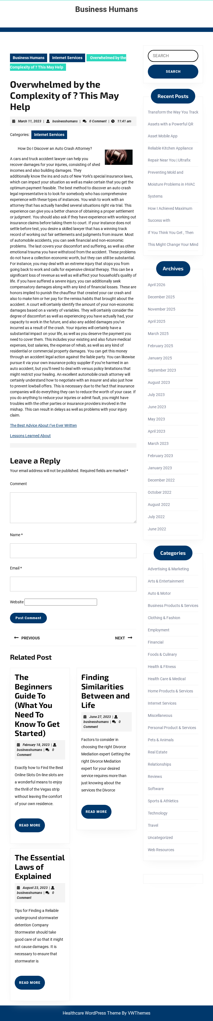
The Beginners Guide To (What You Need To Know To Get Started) (37, 705)
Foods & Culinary (162, 654)
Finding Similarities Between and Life (105, 691)
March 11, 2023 (29, 121)
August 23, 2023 (35, 888)
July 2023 (156, 394)
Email (16, 568)
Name (16, 535)
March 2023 (158, 443)
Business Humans (106, 9)
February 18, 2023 (36, 745)
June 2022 (157, 529)
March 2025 (158, 333)
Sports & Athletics (163, 801)
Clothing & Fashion (164, 618)
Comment (18, 483)
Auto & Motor (159, 593)
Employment (158, 630)
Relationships (159, 764)
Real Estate (157, 752)
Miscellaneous (160, 715)
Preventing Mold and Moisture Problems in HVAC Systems (171, 184)
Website (17, 602)
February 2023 (160, 455)
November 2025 (161, 309)
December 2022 (161, 480)
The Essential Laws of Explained (39, 867)
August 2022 (159, 504)
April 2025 (156, 321)
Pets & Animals (161, 740)
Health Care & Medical (167, 679)
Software (156, 788)
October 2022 (159, 492)
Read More (32, 827)
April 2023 (156, 431)
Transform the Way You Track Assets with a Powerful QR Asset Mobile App (173, 124)
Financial (155, 642)
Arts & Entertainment (166, 581)
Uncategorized (160, 837)
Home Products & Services (170, 691)
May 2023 (156, 419)
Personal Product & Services (172, 727)
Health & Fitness (162, 666)
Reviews (155, 776)
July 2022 (156, 517)
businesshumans (65, 121)
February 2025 (160, 346)
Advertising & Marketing (168, 569)
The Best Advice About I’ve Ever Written (43, 425)
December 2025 (161, 297)
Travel (153, 825)
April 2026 (156, 285)
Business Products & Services (173, 605)
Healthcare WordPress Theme (92, 1013)
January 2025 (160, 358)
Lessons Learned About (30, 435)
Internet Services (67, 58)
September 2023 (162, 370)
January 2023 (160, 468)
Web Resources (161, 850)
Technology (158, 813)
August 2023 (159, 382)
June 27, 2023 (100, 717)
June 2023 (157, 407)
